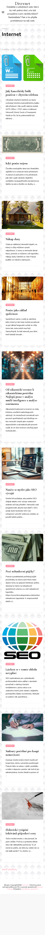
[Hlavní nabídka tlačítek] (3, 12)
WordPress (25, 889)
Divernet (22, 3)
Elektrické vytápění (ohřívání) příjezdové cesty (21, 831)
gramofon (34, 889)
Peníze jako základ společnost (16, 312)
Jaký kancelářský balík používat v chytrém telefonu (22, 93)
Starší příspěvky (9, 869)
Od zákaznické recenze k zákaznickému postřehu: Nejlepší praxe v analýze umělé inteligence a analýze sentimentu (21, 397)
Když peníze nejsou (16, 163)
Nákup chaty (13, 239)
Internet (10, 86)
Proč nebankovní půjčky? (20, 571)
